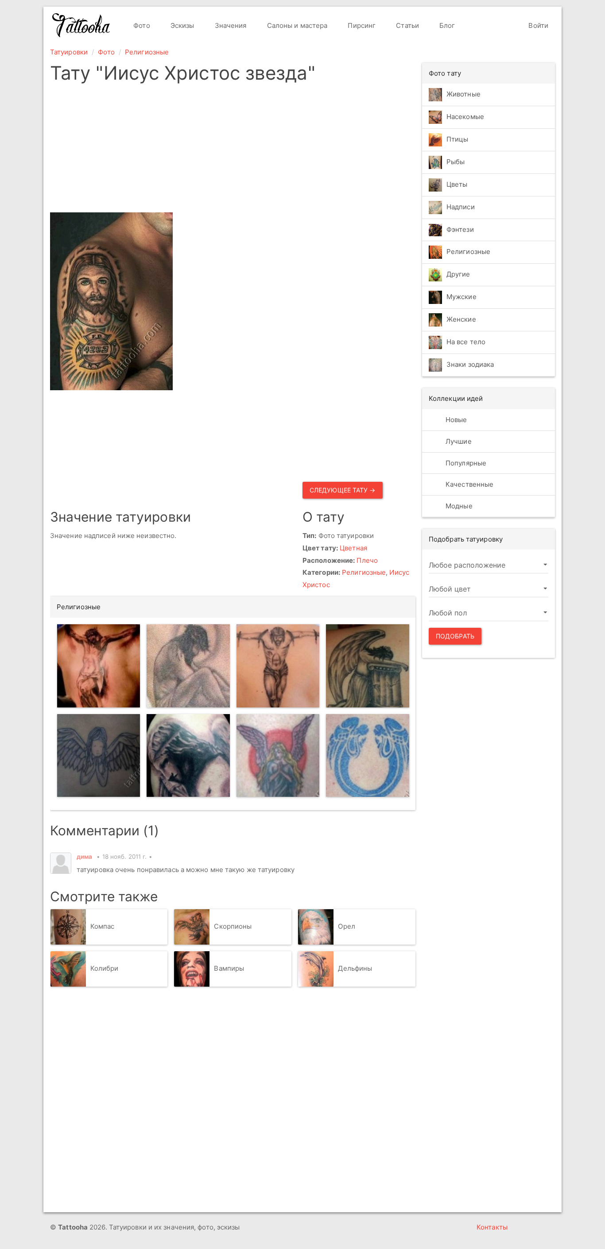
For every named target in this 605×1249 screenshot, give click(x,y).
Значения (230, 25)
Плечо (367, 560)
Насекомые (465, 116)
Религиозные (147, 52)
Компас (102, 926)
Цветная (353, 548)
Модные (458, 506)
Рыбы (455, 162)
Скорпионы (233, 926)
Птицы (457, 139)
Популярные (465, 463)
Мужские (461, 297)
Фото (141, 25)
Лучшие (458, 441)
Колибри (104, 968)
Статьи (406, 25)
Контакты (492, 1227)
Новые (455, 419)
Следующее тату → (343, 490)
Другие (458, 274)
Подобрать (455, 636)
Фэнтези (460, 229)
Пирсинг (361, 25)
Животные (463, 94)
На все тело (465, 342)
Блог (446, 25)
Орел (346, 926)
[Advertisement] (232, 150)
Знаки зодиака (470, 365)
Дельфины (355, 968)
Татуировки (69, 52)
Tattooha (81, 25)
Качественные (468, 484)
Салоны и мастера (296, 25)
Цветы (457, 184)
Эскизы (181, 25)
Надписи (460, 207)
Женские (461, 319)
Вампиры (229, 968)
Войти (537, 25)
